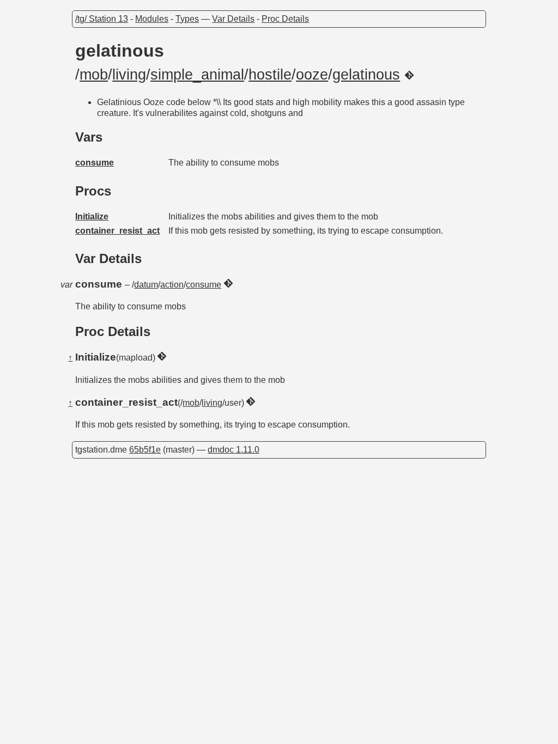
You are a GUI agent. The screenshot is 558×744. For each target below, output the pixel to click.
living (129, 74)
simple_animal (197, 74)
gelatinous (366, 74)
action (172, 284)
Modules (151, 18)
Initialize (91, 216)
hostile (270, 74)
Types (187, 18)
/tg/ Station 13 (101, 18)
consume (94, 162)
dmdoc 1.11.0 (233, 449)
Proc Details (285, 18)
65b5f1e (145, 449)
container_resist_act (117, 230)
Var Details (233, 18)
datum (146, 284)
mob (94, 74)
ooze (312, 74)
